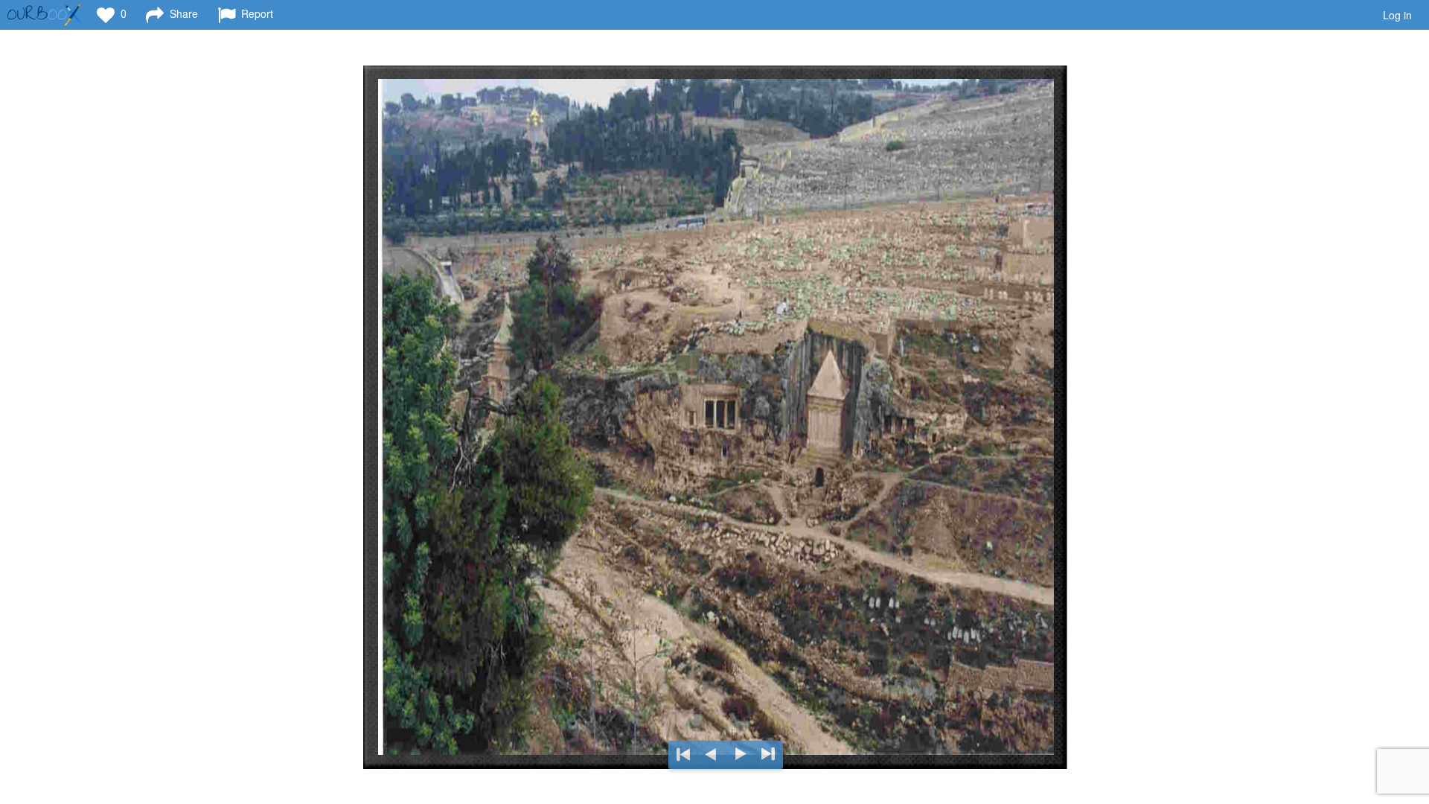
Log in (1397, 14)
